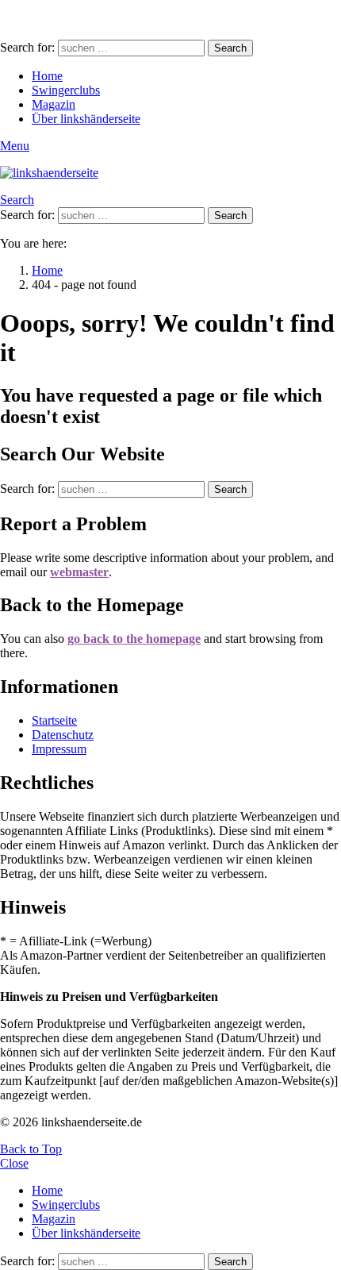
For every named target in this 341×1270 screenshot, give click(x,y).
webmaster (79, 572)
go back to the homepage (134, 638)
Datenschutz (63, 734)
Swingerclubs (66, 90)
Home (47, 76)
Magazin (53, 104)
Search (230, 48)
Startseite (54, 720)
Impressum (59, 749)
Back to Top (31, 1149)
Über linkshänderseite (86, 118)
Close (14, 1163)
